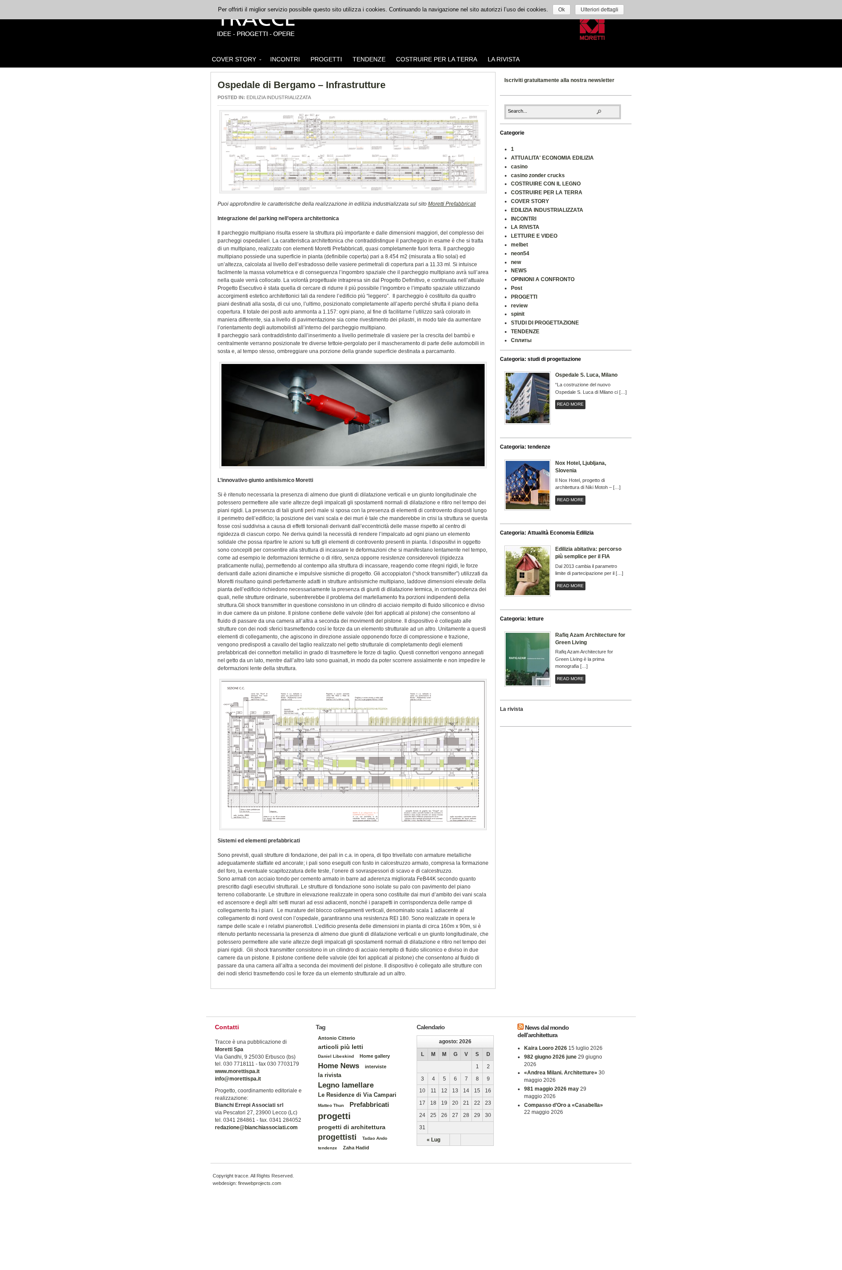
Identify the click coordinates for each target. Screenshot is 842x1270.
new (516, 262)
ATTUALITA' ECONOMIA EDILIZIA (552, 158)
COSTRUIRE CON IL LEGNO (546, 184)
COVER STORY (231, 60)
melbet (519, 245)
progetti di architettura (351, 1127)
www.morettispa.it (237, 1071)
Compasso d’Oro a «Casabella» (563, 1105)
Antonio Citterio (336, 1038)
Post (516, 288)
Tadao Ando (374, 1138)
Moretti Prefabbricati (452, 204)
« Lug (433, 1140)
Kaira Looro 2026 (545, 1048)
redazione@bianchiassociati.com (256, 1127)
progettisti (337, 1137)
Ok (561, 10)
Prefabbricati (369, 1104)
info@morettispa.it (238, 1079)
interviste (375, 1066)
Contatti (227, 1027)
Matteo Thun (331, 1105)
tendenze (327, 1147)
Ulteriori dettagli (599, 10)
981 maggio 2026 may (551, 1089)
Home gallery (375, 1056)
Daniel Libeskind (336, 1056)
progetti (334, 1116)
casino (519, 167)
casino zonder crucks (538, 175)
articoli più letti (340, 1046)
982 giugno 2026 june (550, 1057)
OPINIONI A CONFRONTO (542, 279)
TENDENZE (369, 59)
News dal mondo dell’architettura (543, 1031)
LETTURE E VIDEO (534, 236)
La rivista (511, 709)
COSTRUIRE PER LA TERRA (436, 59)
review (519, 306)
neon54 (520, 253)
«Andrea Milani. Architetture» (560, 1073)
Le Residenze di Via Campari (357, 1095)
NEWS (519, 271)
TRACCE (255, 24)
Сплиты (521, 340)
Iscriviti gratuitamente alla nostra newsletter (559, 80)
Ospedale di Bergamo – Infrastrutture (301, 84)
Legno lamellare (346, 1085)
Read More (570, 404)
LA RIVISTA (504, 59)
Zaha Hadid (356, 1147)
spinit (517, 314)
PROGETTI (326, 59)
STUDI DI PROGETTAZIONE (545, 323)
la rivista (329, 1075)
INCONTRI (285, 59)
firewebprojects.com (259, 1183)
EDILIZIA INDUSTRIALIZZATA (278, 97)
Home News (338, 1065)
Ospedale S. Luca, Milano (586, 375)
